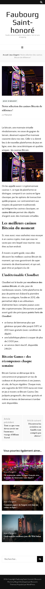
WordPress (31, 584)
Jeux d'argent (10, 101)
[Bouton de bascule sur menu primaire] (22, 47)
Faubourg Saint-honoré (22, 22)
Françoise (8, 115)
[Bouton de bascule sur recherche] (41, 2)
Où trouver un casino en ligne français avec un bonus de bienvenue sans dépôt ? (21, 476)
